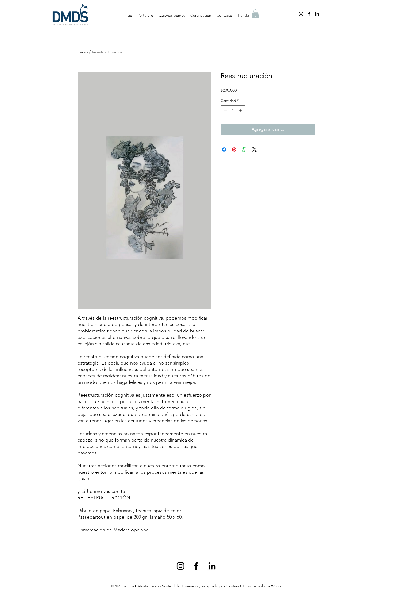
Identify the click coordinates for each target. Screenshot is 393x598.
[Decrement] (224, 110)
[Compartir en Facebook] (224, 149)
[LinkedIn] (317, 14)
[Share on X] (254, 149)
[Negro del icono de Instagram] (301, 14)
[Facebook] (309, 14)
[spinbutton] (233, 110)
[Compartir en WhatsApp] (244, 149)
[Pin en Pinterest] (234, 149)
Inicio (83, 52)
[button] (255, 13)
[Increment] (241, 110)
